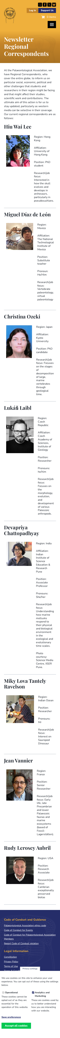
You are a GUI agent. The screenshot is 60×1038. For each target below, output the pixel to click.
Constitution (10, 957)
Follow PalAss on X (49, 5)
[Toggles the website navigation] (52, 24)
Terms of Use (11, 966)
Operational (11, 992)
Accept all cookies (16, 1026)
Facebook (45, 5)
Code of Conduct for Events (18, 930)
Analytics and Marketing (42, 994)
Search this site (40, 5)
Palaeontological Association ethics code (25, 925)
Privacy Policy (11, 961)
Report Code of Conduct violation (21, 943)
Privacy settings (30, 968)
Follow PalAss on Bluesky (54, 5)
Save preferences (11, 1017)
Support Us (47, 10)
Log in (32, 10)
